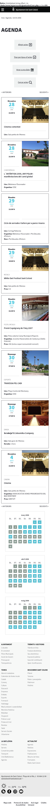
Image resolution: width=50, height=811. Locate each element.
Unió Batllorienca (7, 757)
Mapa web (7, 803)
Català (3, 679)
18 (30, 576)
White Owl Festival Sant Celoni (18, 278)
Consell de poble (7, 751)
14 (30, 532)
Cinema (7, 483)
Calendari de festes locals (10, 676)
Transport (4, 754)
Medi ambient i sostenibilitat (11, 707)
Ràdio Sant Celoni (34, 763)
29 (35, 541)
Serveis (4, 747)
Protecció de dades (21, 803)
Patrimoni (31, 682)
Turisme (30, 676)
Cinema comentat (12, 126)
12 (35, 571)
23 (20, 581)
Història (30, 685)
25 (30, 581)
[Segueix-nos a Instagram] (16, 793)
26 (35, 581)
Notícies (30, 747)
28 (30, 541)
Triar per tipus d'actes (23, 57)
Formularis (31, 760)
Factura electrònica (34, 651)
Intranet (31, 805)
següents (44, 92)
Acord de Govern (7, 657)
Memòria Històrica (7, 710)
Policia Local (5, 719)
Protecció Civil (6, 722)
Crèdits (43, 803)
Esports (4, 697)
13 (25, 532)
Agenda (9, 18)
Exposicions (32, 751)
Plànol (30, 673)
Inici (2, 18)
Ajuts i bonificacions (35, 663)
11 (30, 571)
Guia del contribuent (35, 660)
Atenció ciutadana (7, 673)
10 (35, 612)
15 (35, 532)
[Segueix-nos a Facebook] (10, 793)
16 (40, 532)
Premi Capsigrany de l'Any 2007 (18, 328)
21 (10, 581)
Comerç (4, 682)
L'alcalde (4, 648)
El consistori (5, 651)
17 (10, 537)
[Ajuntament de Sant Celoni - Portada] (25, 9)
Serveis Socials (6, 731)
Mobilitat (4, 713)
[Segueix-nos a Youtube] (21, 793)
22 (15, 581)
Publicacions (32, 754)
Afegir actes (23, 44)
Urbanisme (5, 734)
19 (35, 576)
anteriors (6, 92)
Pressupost (5, 660)
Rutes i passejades (34, 679)
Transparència (6, 663)
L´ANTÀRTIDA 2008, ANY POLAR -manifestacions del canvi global (19, 175)
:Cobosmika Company (19, 433)
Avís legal (34, 803)
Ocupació (4, 716)
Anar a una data (23, 69)
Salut (3, 728)
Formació (4, 701)
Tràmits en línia (33, 648)
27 (40, 581)
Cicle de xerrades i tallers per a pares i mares (24, 223)
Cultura (3, 685)
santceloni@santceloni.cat (11, 778)
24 (25, 581)
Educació (4, 688)
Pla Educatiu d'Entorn (17, 239)
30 (40, 541)
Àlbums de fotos (33, 757)
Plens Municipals (7, 654)
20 (40, 576)
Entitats (4, 694)
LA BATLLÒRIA (6, 741)
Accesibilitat (20, 805)
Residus (4, 725)
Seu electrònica (33, 654)
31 (35, 627)
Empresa (4, 691)
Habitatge (4, 704)
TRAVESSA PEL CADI (13, 383)
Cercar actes (23, 82)
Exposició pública (34, 657)
